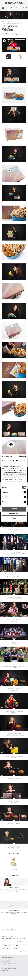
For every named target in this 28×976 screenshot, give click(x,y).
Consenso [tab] (4, 460)
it (26, 7)
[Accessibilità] (5, 970)
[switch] (24, 492)
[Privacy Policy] (5, 965)
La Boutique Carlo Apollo (10, 936)
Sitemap (16, 945)
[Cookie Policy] (5, 966)
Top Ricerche (6, 945)
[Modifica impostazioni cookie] (9, 968)
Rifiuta (14, 518)
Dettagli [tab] (12, 460)
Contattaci (17, 948)
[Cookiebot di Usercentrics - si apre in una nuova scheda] (19, 457)
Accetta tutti (14, 508)
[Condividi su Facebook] (23, 951)
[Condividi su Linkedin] (21, 951)
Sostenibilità (6, 948)
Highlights (10, 21)
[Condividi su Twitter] (25, 951)
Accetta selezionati (14, 513)
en (23, 7)
